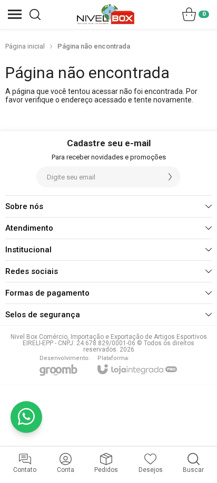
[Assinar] (170, 176)
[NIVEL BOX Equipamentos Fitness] (105, 14)
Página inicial (25, 46)
